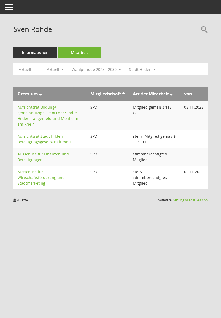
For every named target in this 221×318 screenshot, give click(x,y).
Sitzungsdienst (190, 200)
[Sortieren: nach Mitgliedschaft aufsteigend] (123, 94)
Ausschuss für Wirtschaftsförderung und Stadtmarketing (41, 177)
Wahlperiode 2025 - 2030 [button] (95, 69)
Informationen (35, 52)
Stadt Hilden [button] (141, 69)
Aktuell (25, 69)
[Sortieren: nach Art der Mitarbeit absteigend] (171, 94)
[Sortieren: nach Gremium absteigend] (40, 94)
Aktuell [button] (53, 69)
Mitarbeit (79, 52)
